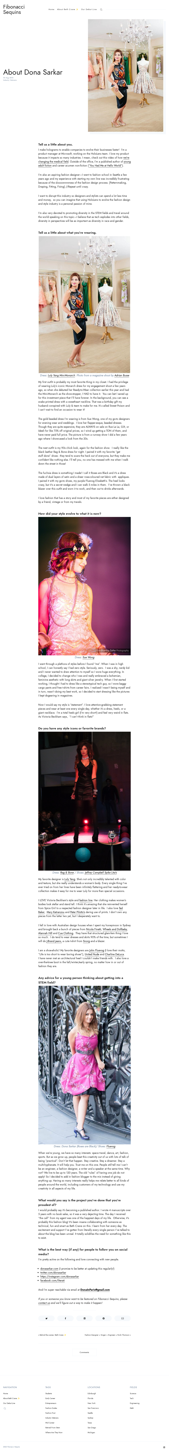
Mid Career (49, 1423)
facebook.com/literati (52, 1280)
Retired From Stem (52, 1427)
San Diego (92, 1427)
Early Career (50, 1398)
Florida (90, 1398)
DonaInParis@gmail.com (95, 1290)
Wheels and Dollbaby (115, 929)
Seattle (90, 1413)
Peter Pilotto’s (77, 912)
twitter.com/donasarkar (53, 1272)
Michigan (91, 1432)
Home (51, 9)
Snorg (86, 941)
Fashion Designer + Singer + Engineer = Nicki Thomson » (108, 1335)
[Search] (101, 9)
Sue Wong (88, 657)
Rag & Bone (67, 872)
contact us (44, 1303)
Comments (84, 1352)
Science (133, 1393)
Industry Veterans (10, 80)
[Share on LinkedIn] (84, 1318)
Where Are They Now (53, 1432)
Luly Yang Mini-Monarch (61, 375)
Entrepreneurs (50, 1403)
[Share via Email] (122, 1318)
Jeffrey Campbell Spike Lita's (101, 872)
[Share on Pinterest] (103, 1318)
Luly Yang (69, 879)
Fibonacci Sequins (14, 9)
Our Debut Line (89, 9)
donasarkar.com (49, 1268)
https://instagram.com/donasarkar (59, 1276)
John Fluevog (96, 950)
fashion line (85, 900)
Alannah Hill (45, 933)
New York (91, 1403)
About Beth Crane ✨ (67, 9)
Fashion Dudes (51, 1408)
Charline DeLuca (114, 954)
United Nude (92, 954)
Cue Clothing (65, 933)
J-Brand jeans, (54, 941)
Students (48, 1393)
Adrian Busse (121, 375)
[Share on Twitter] (46, 1318)
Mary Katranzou (55, 912)
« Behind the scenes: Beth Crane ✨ (52, 1335)
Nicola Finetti (93, 929)
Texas (90, 1423)
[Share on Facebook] (65, 1318)
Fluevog (110, 1146)
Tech (131, 1398)
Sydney (90, 1418)
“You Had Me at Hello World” (105, 165)
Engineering (134, 1403)
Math (132, 1408)
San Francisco (93, 1408)
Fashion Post (50, 1413)
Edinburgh (92, 1393)
